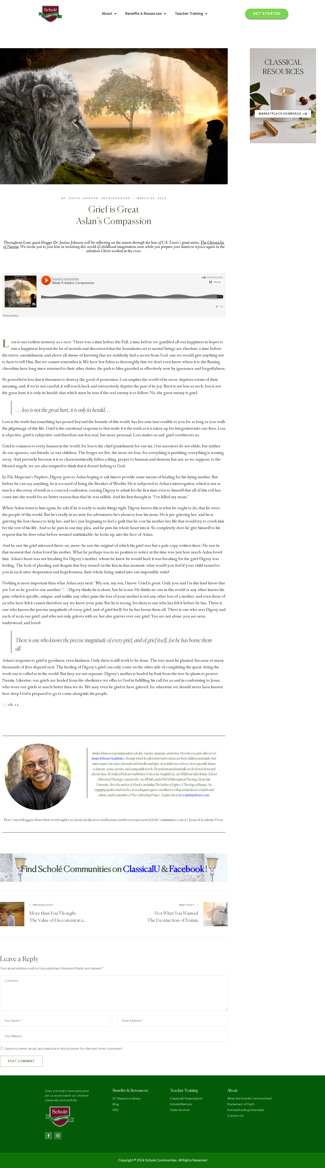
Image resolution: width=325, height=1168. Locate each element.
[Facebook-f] (48, 1135)
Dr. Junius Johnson (80, 198)
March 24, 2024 (152, 198)
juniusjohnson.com (197, 795)
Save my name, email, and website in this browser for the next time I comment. (64, 1049)
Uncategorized (115, 198)
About (107, 13)
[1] (65, 590)
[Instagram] (57, 1135)
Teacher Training (189, 13)
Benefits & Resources (143, 13)
